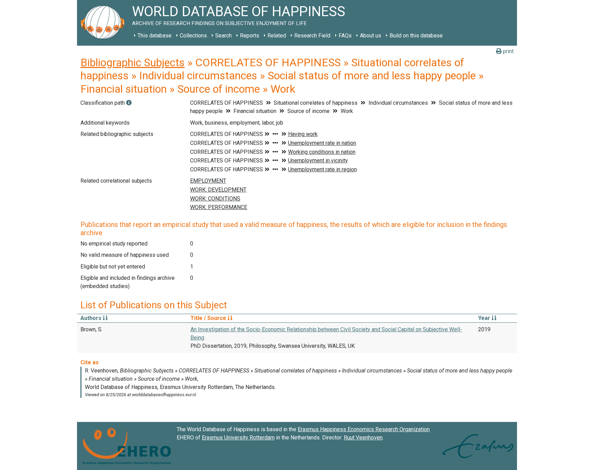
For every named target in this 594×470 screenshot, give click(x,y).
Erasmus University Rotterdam (238, 437)
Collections (193, 35)
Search (223, 35)
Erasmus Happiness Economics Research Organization (364, 429)
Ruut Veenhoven (363, 437)
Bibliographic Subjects (132, 62)
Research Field (312, 35)
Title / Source (209, 318)
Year (485, 318)
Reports (249, 35)
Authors (91, 318)
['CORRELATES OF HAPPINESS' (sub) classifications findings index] (129, 103)
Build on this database (416, 35)
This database (155, 35)
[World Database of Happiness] (104, 23)
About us (370, 35)
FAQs (345, 35)
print (508, 51)
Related (276, 35)
